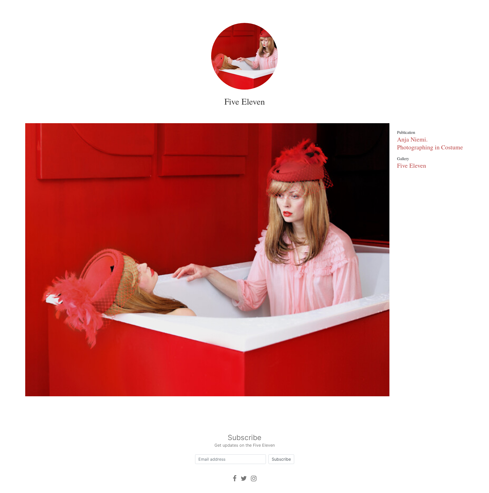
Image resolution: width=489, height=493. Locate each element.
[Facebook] (235, 478)
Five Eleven (244, 101)
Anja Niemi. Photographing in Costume (430, 143)
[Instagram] (254, 478)
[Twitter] (244, 478)
